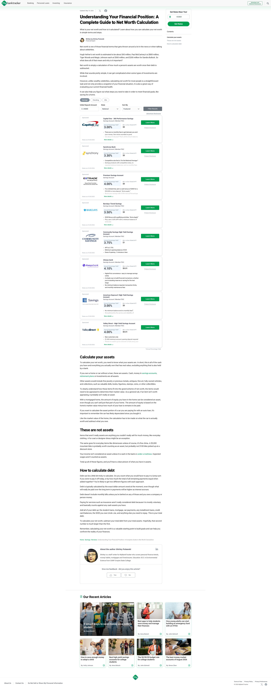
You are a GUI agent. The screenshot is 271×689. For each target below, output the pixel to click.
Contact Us (19, 683)
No (129, 575)
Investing (56, 3)
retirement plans (87, 376)
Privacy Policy (248, 681)
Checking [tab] (96, 100)
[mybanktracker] (10, 3)
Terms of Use (238, 681)
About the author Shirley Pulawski (115, 549)
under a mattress (144, 454)
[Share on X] (100, 11)
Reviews (94, 540)
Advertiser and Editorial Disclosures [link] (255, 3)
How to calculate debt (174, 44)
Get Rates (178, 24)
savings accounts (149, 373)
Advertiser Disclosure (153, 113)
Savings (87, 540)
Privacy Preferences (261, 681)
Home (82, 540)
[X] (262, 684)
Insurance (68, 3)
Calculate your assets (174, 37)
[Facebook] (266, 684)
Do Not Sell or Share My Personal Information (45, 683)
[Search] (268, 3)
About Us (7, 683)
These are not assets (174, 40)
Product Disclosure (150, 128)
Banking (30, 3)
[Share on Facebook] (105, 10)
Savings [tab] (84, 100)
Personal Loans (43, 3)
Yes (114, 575)
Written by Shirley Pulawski (95, 39)
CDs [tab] (105, 100)
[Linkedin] (157, 549)
